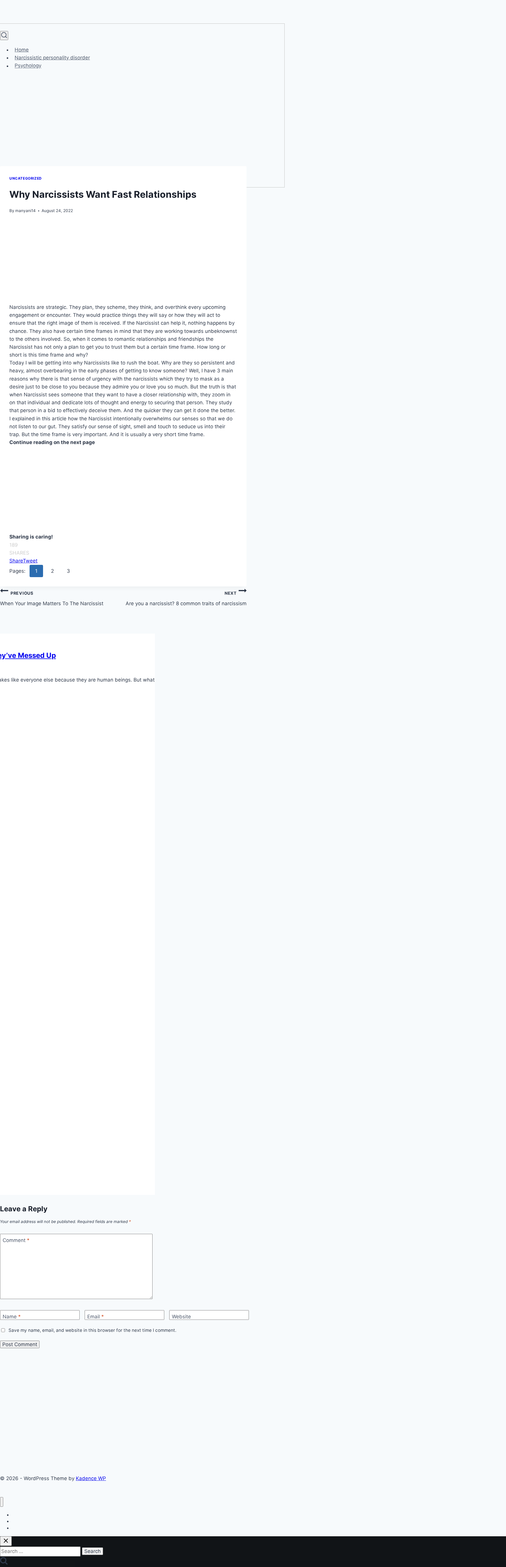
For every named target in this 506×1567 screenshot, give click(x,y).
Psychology (28, 66)
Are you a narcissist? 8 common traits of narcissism (186, 598)
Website (181, 1317)
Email (95, 1317)
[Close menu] (1, 1502)
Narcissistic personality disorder (52, 58)
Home (22, 50)
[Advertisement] (123, 260)
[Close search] (6, 1541)
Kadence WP (91, 1478)
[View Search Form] (4, 35)
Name (12, 1317)
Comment (16, 1240)
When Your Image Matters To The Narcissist (51, 598)
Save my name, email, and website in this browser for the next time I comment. (92, 1330)
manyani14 (25, 210)
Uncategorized (25, 178)
